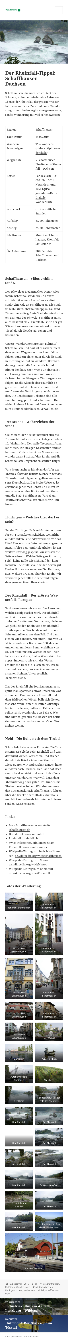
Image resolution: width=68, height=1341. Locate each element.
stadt (7, 1293)
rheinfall (40, 1290)
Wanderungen (23, 1287)
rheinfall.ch (30, 838)
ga (35, 1283)
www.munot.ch (34, 834)
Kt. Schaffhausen (50, 1283)
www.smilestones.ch (35, 847)
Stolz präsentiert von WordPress (21, 1336)
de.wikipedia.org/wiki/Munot (28, 864)
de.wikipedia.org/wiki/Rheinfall (29, 873)
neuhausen (29, 1290)
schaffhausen (52, 1290)
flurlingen (10, 1290)
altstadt (39, 1287)
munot (19, 1290)
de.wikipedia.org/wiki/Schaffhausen (38, 855)
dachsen (48, 1287)
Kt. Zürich (10, 1287)
